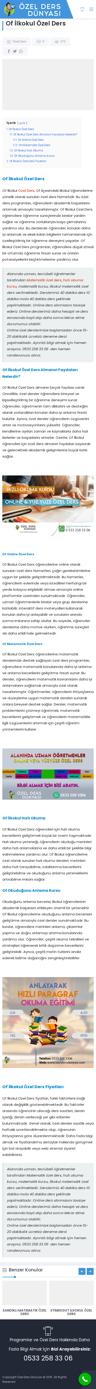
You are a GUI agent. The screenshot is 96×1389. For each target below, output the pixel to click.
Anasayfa (12, 29)
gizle (22, 123)
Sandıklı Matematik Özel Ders (25, 1312)
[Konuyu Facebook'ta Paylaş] (9, 51)
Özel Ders (27, 29)
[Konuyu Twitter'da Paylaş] (15, 51)
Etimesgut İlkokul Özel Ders (71, 1312)
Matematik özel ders (44, 280)
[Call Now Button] (85, 1379)
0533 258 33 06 (48, 1359)
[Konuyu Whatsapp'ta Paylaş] (21, 51)
